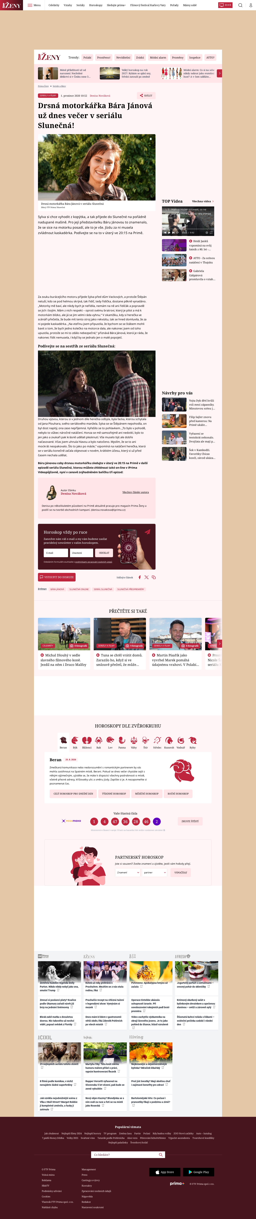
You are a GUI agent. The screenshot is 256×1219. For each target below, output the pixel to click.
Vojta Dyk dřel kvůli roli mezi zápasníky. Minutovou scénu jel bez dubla (202, 404)
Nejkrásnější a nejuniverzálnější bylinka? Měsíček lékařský (149, 1066)
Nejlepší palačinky (118, 1142)
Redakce (86, 1201)
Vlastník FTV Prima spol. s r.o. (57, 1201)
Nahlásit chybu (50, 1207)
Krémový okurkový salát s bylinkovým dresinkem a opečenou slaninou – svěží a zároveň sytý (196, 1004)
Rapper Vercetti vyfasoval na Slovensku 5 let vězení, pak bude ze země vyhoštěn (105, 1085)
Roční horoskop (178, 793)
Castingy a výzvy (91, 1180)
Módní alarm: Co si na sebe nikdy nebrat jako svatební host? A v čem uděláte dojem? (199, 74)
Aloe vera (132, 1138)
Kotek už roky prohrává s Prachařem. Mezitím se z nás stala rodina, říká (104, 986)
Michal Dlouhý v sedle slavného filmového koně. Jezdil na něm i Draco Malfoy (63, 660)
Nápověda (87, 1196)
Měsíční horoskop (146, 793)
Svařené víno (88, 1138)
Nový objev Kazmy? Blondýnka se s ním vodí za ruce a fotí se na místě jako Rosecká (105, 1102)
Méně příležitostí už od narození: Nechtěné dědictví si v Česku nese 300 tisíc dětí (75, 74)
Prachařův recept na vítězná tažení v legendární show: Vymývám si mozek (105, 1004)
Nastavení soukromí (93, 1207)
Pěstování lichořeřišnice (153, 1138)
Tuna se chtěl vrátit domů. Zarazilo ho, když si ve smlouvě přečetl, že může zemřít (119, 662)
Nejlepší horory (92, 1133)
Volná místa (48, 1174)
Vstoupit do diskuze (59, 577)
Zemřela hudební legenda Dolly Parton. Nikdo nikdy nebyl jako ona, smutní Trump (59, 986)
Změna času (125, 1133)
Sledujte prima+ (116, 5)
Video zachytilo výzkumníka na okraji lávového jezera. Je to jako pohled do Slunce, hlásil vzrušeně (149, 1021)
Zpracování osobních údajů (96, 1191)
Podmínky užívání (52, 1191)
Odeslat (104, 552)
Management (89, 1169)
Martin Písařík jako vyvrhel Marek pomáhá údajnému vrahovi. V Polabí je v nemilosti (174, 662)
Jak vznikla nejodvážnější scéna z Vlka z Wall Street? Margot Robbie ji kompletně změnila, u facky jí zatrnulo (58, 1104)
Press (84, 1174)
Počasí (146, 1133)
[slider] (188, 229)
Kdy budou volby (162, 1133)
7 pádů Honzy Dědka (53, 1138)
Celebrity (54, 5)
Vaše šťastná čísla (125, 813)
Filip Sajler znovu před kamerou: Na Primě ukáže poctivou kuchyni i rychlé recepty (201, 421)
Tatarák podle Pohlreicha (111, 1138)
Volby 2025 (72, 1138)
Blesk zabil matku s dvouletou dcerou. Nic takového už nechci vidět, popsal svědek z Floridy (57, 1021)
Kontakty (87, 1185)
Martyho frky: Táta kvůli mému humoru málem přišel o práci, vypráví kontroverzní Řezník (102, 1068)
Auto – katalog (204, 1133)
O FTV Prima (48, 1169)
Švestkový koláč (139, 1142)
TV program (110, 1133)
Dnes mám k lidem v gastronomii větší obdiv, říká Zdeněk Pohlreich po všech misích (104, 1021)
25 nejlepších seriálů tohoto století (59, 1064)
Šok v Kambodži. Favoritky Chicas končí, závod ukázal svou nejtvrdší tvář (201, 454)
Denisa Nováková (100, 95)
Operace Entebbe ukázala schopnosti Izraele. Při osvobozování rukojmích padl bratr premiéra (150, 1006)
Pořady (174, 5)
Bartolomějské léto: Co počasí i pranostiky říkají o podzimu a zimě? (150, 1100)
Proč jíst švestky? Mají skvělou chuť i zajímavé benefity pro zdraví (150, 1083)
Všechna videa (202, 201)
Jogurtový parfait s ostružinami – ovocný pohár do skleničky (195, 984)
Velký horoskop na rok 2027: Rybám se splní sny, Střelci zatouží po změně (136, 73)
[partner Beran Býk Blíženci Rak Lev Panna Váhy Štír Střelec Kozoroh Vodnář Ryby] (154, 872)
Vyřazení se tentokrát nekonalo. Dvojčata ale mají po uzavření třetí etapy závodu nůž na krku (202, 437)
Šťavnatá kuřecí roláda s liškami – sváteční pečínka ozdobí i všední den (195, 1021)
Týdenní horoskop (114, 793)
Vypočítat (180, 872)
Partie (137, 1133)
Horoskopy (95, 5)
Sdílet (148, 96)
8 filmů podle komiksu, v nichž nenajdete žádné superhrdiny (56, 1083)
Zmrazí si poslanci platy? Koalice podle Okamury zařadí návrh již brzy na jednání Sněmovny (58, 1004)
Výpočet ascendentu (179, 1138)
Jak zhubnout (51, 1133)
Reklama (46, 1180)
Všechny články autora (135, 492)
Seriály (80, 5)
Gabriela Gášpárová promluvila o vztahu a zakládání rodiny (202, 277)
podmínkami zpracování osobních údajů (93, 562)
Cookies (46, 1196)
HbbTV (45, 1185)
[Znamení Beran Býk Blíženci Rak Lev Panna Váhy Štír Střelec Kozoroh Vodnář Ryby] (81, 553)
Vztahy (68, 5)
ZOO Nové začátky (183, 1133)
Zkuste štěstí (190, 821)
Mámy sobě (190, 5)
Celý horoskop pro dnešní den (73, 793)
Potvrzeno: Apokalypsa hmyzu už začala (149, 984)
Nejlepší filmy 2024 (71, 1133)
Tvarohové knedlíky (203, 1138)
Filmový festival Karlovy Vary (148, 5)
